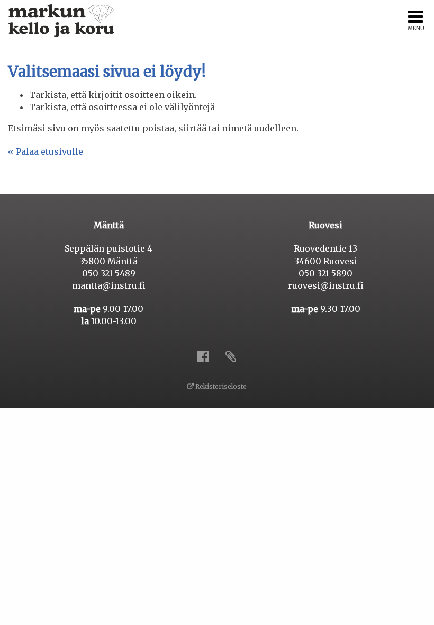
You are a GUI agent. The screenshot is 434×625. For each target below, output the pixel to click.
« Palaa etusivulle (45, 151)
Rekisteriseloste (220, 386)
